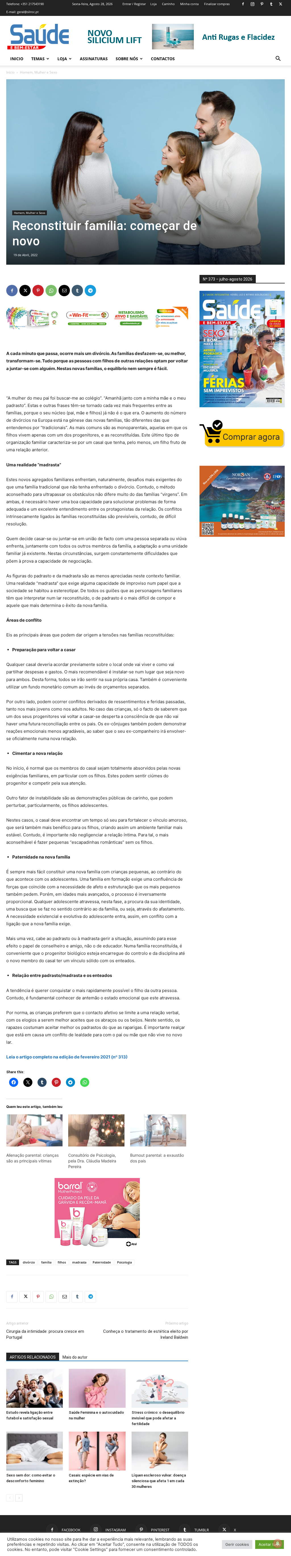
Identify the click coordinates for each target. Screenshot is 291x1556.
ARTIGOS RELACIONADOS (33, 1357)
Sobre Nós (127, 58)
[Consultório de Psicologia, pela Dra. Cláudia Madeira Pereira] (96, 1130)
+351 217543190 (32, 4)
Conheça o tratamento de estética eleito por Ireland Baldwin (145, 1334)
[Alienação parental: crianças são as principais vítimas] (34, 1130)
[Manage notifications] (277, 1543)
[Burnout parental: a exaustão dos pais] (158, 1130)
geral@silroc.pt (28, 12)
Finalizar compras (217, 4)
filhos (62, 1262)
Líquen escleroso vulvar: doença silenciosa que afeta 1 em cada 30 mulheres (159, 1481)
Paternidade (102, 1262)
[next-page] (18, 1497)
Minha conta (189, 4)
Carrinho (168, 4)
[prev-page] (9, 1497)
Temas (38, 58)
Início (10, 72)
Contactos (163, 58)
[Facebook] (243, 4)
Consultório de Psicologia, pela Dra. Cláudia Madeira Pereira (92, 1161)
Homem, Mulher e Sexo (29, 213)
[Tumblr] (271, 4)
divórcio (29, 1262)
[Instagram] (252, 4)
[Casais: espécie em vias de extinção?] (97, 1451)
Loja (153, 4)
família (46, 1262)
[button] (278, 59)
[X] (280, 4)
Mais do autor (75, 1357)
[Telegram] (90, 290)
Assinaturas (94, 58)
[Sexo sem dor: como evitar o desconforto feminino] (34, 1451)
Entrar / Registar (134, 4)
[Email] (64, 290)
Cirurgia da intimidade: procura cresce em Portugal (45, 1334)
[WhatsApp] (51, 290)
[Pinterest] (261, 4)
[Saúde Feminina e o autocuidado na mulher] (97, 1388)
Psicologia (124, 1262)
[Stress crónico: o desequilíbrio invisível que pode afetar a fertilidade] (160, 1388)
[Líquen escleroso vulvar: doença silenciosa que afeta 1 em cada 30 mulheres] (160, 1451)
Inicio (16, 58)
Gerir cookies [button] (237, 1544)
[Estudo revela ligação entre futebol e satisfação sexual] (34, 1388)
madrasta (79, 1262)
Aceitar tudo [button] (269, 1544)
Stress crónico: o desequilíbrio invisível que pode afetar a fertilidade (158, 1418)
